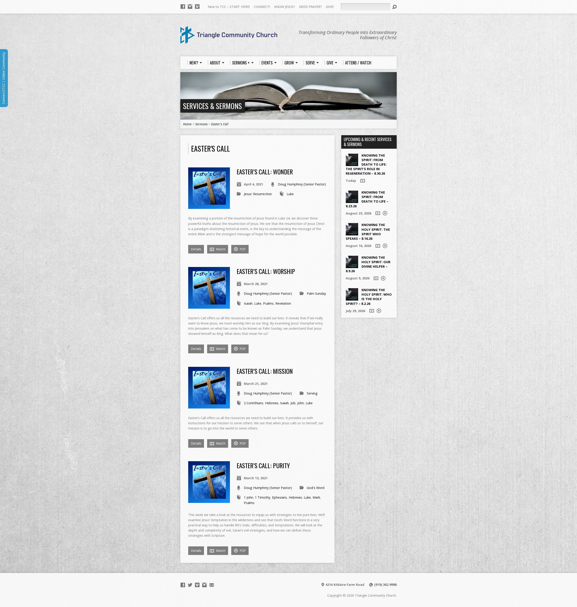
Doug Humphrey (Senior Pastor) (302, 184)
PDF (242, 249)
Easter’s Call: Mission (265, 371)
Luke (290, 194)
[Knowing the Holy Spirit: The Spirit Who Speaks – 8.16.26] (352, 233)
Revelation (283, 303)
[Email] (211, 585)
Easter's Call (219, 124)
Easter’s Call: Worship (266, 271)
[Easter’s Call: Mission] (209, 406)
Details (196, 249)
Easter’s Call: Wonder (265, 171)
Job (293, 403)
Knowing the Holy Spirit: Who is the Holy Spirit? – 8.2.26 (369, 297)
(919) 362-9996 (385, 584)
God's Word (315, 488)
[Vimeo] (197, 6)
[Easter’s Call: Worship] (209, 306)
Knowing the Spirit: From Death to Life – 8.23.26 (367, 199)
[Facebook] (183, 6)
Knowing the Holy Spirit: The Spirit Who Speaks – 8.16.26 (368, 231)
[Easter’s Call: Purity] (209, 500)
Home (187, 124)
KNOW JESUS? (284, 7)
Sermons (201, 124)
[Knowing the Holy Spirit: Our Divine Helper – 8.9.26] (352, 266)
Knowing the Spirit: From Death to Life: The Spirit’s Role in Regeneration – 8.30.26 (366, 164)
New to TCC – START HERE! (229, 7)
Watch (220, 249)
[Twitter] (190, 585)
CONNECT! (262, 7)
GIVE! (330, 7)
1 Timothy (262, 497)
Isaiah (248, 303)
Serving (312, 393)
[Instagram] (190, 6)
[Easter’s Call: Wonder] (209, 206)
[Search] (394, 7)
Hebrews (271, 403)
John (300, 403)
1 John (248, 497)
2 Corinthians (253, 403)
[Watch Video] (362, 180)
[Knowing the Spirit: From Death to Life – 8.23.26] (352, 201)
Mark (316, 497)
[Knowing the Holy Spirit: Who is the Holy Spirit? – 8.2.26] (352, 298)
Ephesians (279, 497)
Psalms (268, 303)
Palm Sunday (316, 293)
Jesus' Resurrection (258, 194)
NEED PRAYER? (310, 7)
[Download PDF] (385, 213)
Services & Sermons (212, 105)
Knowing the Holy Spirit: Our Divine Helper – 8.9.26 (368, 264)
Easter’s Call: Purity (263, 465)
